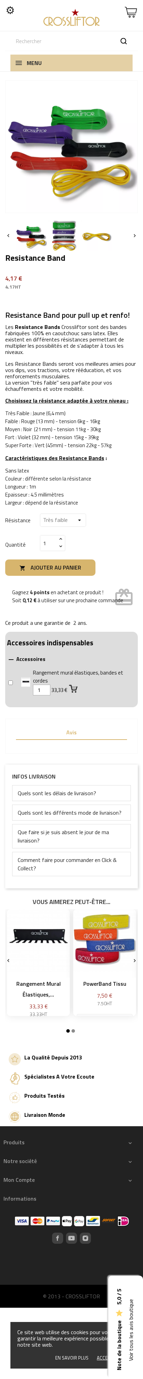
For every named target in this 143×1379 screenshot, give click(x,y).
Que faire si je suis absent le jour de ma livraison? (63, 836)
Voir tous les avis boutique (131, 1330)
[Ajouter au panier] (74, 688)
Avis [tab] (71, 732)
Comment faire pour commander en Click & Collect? (67, 864)
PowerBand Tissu (104, 983)
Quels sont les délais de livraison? (57, 793)
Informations (19, 1198)
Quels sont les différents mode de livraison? (69, 812)
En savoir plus (72, 1357)
